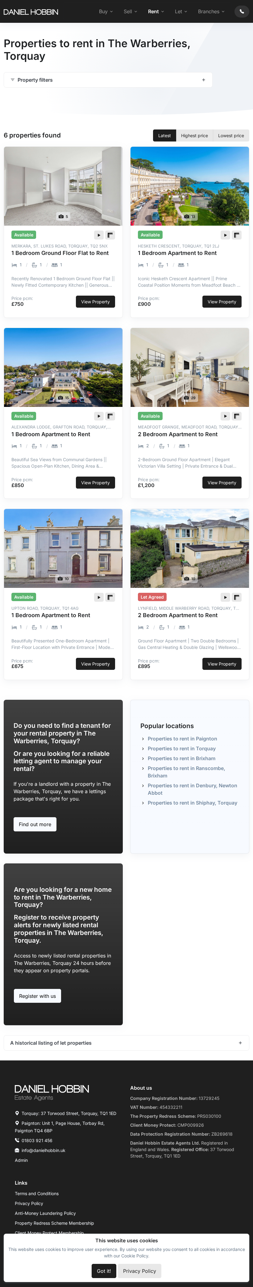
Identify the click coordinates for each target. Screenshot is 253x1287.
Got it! (104, 1271)
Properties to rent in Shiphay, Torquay (192, 803)
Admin (21, 1160)
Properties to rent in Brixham (181, 758)
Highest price (194, 135)
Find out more (35, 824)
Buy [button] (103, 11)
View (95, 301)
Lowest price (231, 135)
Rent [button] (153, 11)
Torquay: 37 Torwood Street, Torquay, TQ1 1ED (69, 1113)
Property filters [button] (35, 80)
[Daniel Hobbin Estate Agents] (31, 11)
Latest (164, 135)
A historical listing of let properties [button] (51, 1043)
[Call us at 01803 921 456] (241, 12)
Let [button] (178, 11)
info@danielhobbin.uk (43, 1150)
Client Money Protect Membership (49, 1233)
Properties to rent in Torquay (182, 748)
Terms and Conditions (37, 1193)
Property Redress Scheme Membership (54, 1223)
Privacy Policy (29, 1203)
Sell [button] (128, 11)
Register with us (37, 996)
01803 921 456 (37, 1140)
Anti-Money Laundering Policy (45, 1213)
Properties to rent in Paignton (182, 739)
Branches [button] (208, 11)
